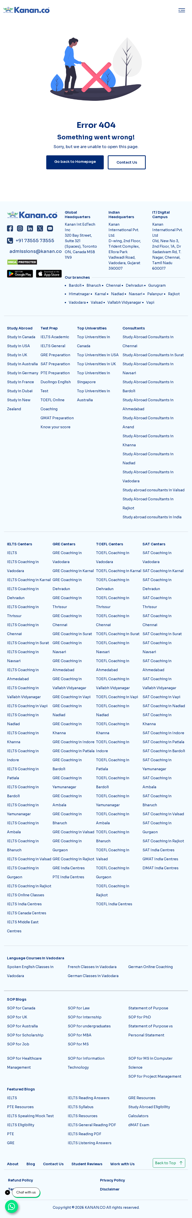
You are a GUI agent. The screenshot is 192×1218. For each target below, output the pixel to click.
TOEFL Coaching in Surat (118, 634)
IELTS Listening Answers (90, 1143)
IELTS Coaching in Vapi (27, 706)
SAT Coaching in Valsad (163, 814)
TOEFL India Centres (114, 904)
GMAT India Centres (160, 859)
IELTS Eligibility (20, 1125)
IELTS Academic (54, 337)
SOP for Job (18, 1044)
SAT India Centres (158, 850)
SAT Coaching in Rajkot (163, 841)
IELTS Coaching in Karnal (29, 580)
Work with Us (122, 1164)
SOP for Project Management (154, 1076)
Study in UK (17, 355)
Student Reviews (87, 1164)
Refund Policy (20, 1180)
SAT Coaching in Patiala (163, 742)
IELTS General (52, 346)
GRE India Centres (68, 868)
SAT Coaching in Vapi (161, 697)
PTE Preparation (55, 373)
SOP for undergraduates (89, 1026)
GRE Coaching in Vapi (71, 697)
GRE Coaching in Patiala (73, 751)
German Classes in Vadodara (93, 976)
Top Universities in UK (96, 364)
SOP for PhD (139, 1017)
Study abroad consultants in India (152, 517)
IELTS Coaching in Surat (28, 643)
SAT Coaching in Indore (163, 733)
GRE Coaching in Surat (72, 634)
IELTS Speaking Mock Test (30, 1116)
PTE (10, 1134)
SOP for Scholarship (25, 1035)
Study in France (20, 382)
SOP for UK (17, 1017)
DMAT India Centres (160, 868)
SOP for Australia (22, 1026)
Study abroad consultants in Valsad (153, 490)
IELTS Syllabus (81, 1107)
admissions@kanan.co (36, 251)
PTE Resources (20, 1107)
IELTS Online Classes (25, 895)
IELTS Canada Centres (26, 913)
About (12, 1164)
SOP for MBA (80, 1035)
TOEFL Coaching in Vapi (117, 697)
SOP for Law (79, 1008)
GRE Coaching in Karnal (73, 571)
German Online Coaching (150, 967)
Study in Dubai (19, 391)
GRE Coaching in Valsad (73, 832)
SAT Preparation (55, 364)
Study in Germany (22, 373)
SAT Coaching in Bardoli (163, 751)
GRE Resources (142, 1098)
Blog (30, 1164)
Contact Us (126, 162)
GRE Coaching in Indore (73, 742)
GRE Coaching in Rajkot (73, 859)
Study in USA (18, 346)
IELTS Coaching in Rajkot (29, 886)
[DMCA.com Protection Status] (34, 262)
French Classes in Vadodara (92, 967)
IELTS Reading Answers (89, 1098)
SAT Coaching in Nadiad (163, 706)
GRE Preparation (55, 355)
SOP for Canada (21, 1008)
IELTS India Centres (24, 904)
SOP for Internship (85, 1017)
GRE (10, 1143)
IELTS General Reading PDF (92, 1125)
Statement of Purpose (148, 1008)
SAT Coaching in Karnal (163, 571)
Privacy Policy (112, 1180)
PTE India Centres (68, 877)
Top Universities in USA (98, 355)
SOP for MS (78, 1044)
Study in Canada (21, 337)
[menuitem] (183, 10)
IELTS (12, 553)
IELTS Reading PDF (84, 1134)
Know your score (55, 427)
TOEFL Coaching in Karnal (118, 571)
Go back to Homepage (75, 161)
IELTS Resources (83, 1116)
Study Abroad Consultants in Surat (153, 355)
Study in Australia (22, 364)
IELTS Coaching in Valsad (29, 859)
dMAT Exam (138, 1125)
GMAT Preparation (57, 418)
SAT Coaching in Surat (162, 634)
